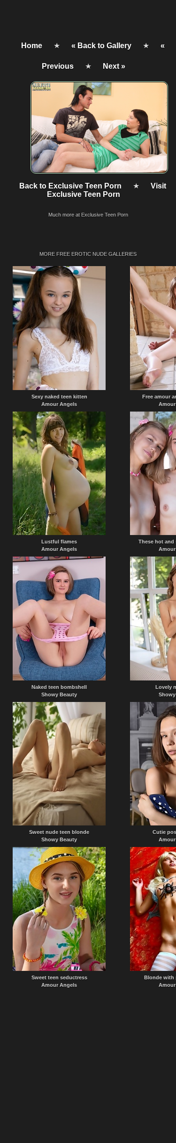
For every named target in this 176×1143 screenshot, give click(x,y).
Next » (114, 66)
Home (31, 46)
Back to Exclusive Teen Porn (70, 186)
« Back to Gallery (101, 46)
